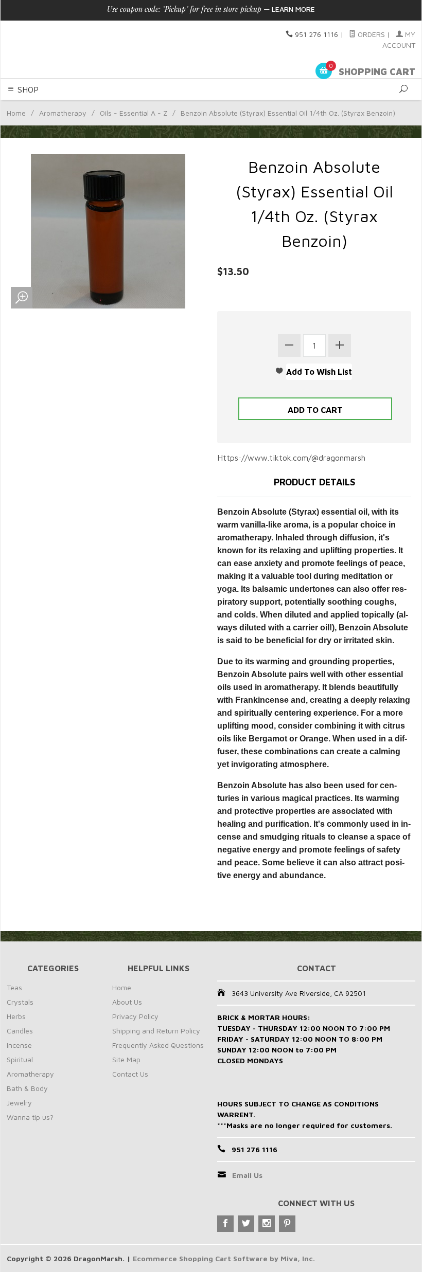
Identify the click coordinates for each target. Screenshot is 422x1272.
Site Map (126, 1059)
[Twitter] (246, 1223)
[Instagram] (266, 1223)
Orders (370, 34)
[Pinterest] (287, 1223)
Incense (19, 1045)
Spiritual (20, 1059)
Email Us (247, 1175)
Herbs (16, 1016)
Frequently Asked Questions (158, 1045)
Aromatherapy (62, 112)
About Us (127, 1001)
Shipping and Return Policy (156, 1030)
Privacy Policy (135, 1016)
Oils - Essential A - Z (133, 112)
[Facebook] (225, 1223)
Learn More (293, 9)
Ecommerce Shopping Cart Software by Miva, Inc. (224, 1258)
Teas (14, 987)
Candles (20, 1030)
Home (16, 112)
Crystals (20, 1001)
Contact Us (130, 1073)
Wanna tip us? (30, 1117)
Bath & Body (27, 1088)
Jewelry (19, 1102)
